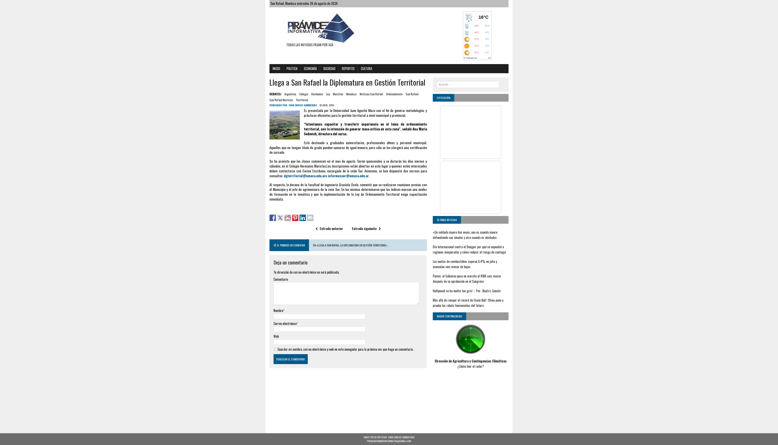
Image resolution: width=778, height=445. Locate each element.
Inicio (276, 68)
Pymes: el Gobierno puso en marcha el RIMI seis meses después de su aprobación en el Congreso (467, 279)
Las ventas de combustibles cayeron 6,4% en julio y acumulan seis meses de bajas (465, 264)
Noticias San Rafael (371, 94)
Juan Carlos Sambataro (303, 105)
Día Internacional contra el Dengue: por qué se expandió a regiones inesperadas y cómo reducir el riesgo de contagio (469, 249)
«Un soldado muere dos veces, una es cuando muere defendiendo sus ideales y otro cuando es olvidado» (465, 235)
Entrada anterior (331, 228)
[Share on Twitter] (280, 218)
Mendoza (351, 94)
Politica (292, 68)
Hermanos (317, 94)
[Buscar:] (468, 84)
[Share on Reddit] (287, 218)
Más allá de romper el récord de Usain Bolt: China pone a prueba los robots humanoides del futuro (468, 303)
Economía (310, 68)
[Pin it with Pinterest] (295, 218)
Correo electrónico (285, 323)
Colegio (303, 94)
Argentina (290, 94)
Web (276, 336)
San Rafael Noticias (281, 100)
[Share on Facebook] (272, 218)
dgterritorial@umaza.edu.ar (304, 175)
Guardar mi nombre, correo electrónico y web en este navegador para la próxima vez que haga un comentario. (345, 349)
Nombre (278, 310)
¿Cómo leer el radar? (470, 366)
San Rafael (412, 94)
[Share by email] (310, 218)
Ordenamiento (394, 94)
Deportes (348, 68)
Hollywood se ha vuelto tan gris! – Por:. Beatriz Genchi (467, 290)
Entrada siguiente (364, 228)
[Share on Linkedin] (302, 218)
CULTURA (366, 68)
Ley (328, 94)
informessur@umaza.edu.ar (348, 175)
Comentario (281, 279)
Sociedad (329, 68)
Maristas (338, 94)
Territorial (302, 100)
